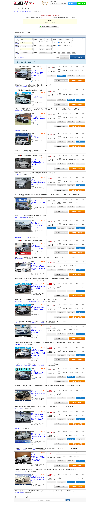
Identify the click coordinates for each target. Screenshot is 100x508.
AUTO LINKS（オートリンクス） (22, 237)
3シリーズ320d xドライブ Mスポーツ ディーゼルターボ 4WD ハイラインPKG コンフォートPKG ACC (38, 458)
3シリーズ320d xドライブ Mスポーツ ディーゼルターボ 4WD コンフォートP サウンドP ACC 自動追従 (38, 352)
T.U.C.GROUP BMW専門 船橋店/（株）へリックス (26, 280)
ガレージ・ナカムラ (19, 174)
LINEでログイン (81, 3)
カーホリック (18, 130)
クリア (64, 57)
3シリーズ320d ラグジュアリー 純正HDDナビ (38, 393)
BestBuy (17, 195)
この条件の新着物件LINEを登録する (49, 26)
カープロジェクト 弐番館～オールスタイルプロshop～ (26, 449)
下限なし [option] (41, 39)
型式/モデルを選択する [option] (25, 46)
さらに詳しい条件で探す (21, 57)
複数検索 (16, 43)
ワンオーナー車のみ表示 (78, 38)
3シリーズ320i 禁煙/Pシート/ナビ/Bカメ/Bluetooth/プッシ (37, 372)
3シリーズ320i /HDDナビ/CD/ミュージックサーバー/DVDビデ (38, 246)
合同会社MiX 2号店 (19, 110)
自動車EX (16, 504)
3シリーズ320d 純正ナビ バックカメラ (38, 202)
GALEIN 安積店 (18, 387)
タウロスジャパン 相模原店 (21, 86)
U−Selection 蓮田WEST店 (20, 258)
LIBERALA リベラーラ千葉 (20, 471)
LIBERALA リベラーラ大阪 (20, 344)
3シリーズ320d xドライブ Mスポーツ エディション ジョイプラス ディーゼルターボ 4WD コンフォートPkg (38, 416)
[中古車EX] (21, 3)
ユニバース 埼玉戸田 (19, 408)
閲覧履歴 (55, 3)
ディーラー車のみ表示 (77, 40)
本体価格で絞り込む (44, 41)
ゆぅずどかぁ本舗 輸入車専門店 (22, 152)
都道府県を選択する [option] (24, 52)
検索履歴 (64, 3)
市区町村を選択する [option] (43, 52)
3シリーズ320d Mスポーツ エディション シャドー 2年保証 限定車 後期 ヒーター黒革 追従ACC (38, 266)
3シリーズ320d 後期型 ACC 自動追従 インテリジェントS (37, 308)
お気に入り (73, 3)
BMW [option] (21, 39)
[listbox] (42, 39)
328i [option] (21, 49)
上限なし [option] (48, 39)
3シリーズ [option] (22, 42)
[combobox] (26, 39)
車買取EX (25, 504)
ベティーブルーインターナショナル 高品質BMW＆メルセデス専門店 (30, 301)
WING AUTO (18, 428)
